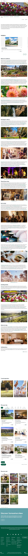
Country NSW (11, 16)
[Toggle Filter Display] (2, 408)
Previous (24, 54)
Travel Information (13, 539)
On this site (8, 537)
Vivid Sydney (18, 547)
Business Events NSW (19, 543)
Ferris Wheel (17, 165)
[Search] (24, 1)
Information (13, 537)
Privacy (2, 541)
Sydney (11, 348)
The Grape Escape (24, 209)
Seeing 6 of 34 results (24, 464)
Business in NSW (13, 542)
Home (1, 16)
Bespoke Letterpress (7, 184)
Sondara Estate (8, 207)
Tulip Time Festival (13, 77)
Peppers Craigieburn (20, 329)
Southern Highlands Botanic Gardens (11, 79)
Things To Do (8, 540)
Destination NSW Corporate (19, 541)
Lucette (13, 244)
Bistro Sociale (20, 246)
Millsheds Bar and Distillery (16, 225)
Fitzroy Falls (5, 103)
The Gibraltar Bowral (17, 330)
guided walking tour (17, 80)
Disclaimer (2, 540)
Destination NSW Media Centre (19, 545)
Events (7, 507)
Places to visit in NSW (6, 16)
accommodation (10, 326)
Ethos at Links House (5, 247)
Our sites (18, 537)
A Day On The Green (12, 306)
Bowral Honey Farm (13, 282)
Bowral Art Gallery (11, 165)
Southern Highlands (16, 16)
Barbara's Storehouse (22, 184)
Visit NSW (2, 537)
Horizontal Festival (4, 305)
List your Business (13, 541)
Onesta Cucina (18, 245)
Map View (4, 464)
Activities (5, 507)
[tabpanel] (14, 8)
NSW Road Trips (8, 541)
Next (25, 54)
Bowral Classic (22, 307)
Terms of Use (2, 544)
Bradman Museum (10, 143)
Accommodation (2, 507)
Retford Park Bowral (9, 139)
